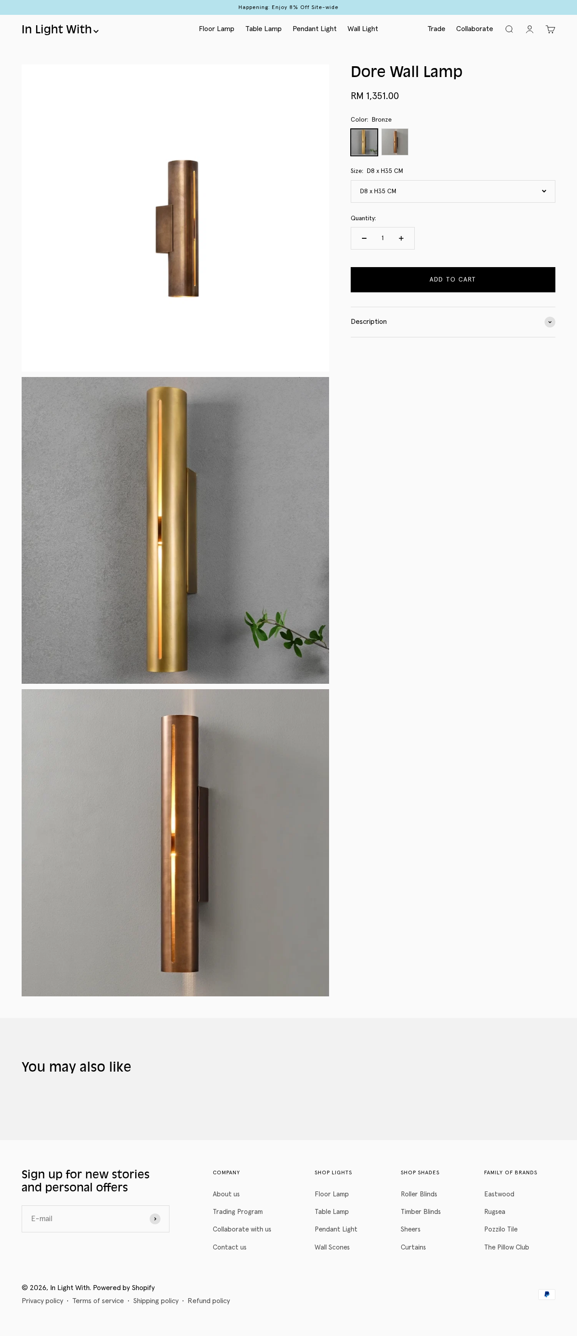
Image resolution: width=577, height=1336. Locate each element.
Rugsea (494, 1212)
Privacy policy (42, 1300)
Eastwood (499, 1194)
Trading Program (238, 1212)
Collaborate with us (242, 1229)
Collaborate (474, 28)
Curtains (413, 1247)
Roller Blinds (419, 1194)
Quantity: (363, 218)
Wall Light (363, 28)
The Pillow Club (506, 1247)
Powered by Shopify (124, 1287)
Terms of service (98, 1300)
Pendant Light (315, 28)
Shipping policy (156, 1300)
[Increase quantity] (401, 238)
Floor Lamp (216, 28)
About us (226, 1194)
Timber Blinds (421, 1212)
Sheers (411, 1229)
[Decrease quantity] (364, 238)
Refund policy (209, 1300)
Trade (436, 28)
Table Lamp (263, 28)
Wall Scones (332, 1247)
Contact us (230, 1247)
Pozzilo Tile (500, 1229)
